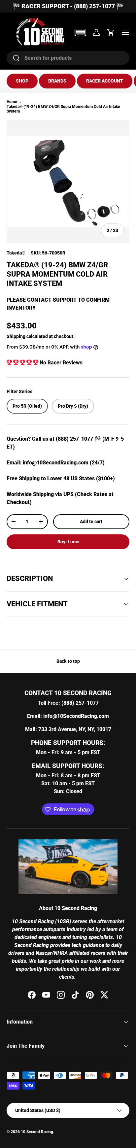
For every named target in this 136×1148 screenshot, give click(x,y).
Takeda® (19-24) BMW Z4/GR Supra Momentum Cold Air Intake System (63, 109)
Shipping (16, 336)
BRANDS (57, 81)
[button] (80, 32)
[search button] (13, 58)
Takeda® (16, 252)
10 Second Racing (37, 1132)
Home (12, 101)
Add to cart (91, 521)
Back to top (68, 661)
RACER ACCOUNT (104, 81)
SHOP (22, 81)
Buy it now (68, 541)
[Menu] (125, 32)
